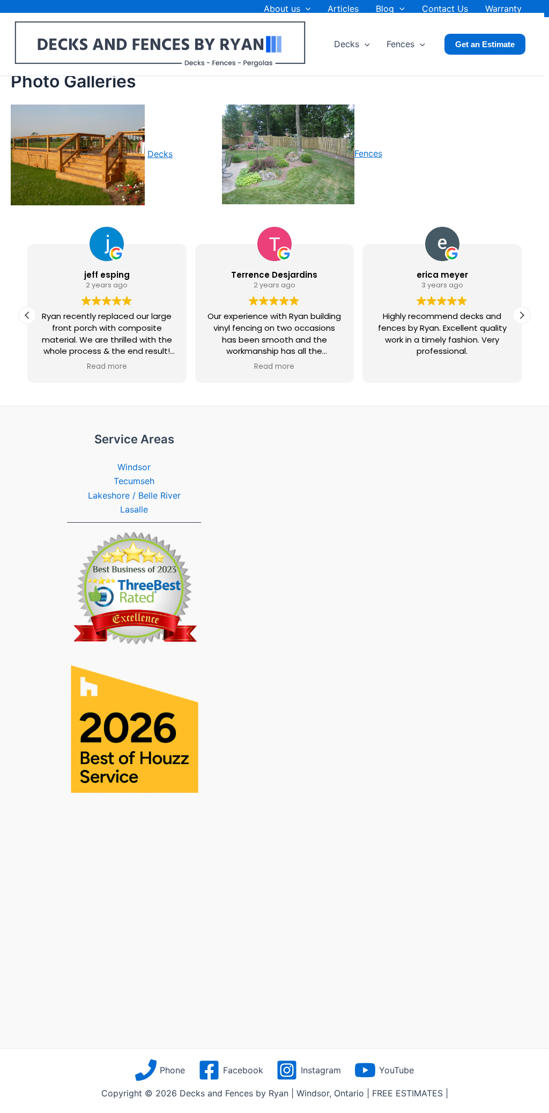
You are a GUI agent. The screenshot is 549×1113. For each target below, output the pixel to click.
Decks (160, 154)
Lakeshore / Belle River (134, 495)
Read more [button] (107, 367)
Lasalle (134, 509)
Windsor (134, 467)
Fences (368, 153)
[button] (305, 8)
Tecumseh (134, 481)
